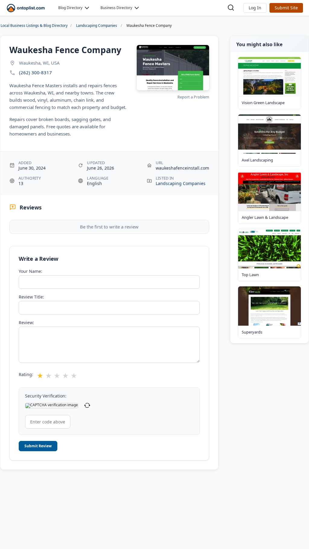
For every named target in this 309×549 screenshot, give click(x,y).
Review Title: (31, 297)
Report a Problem (193, 97)
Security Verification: (45, 396)
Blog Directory (70, 7)
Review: (26, 323)
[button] (255, 8)
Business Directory (116, 7)
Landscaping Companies (180, 183)
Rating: (26, 374)
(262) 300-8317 (35, 72)
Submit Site (286, 8)
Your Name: (30, 271)
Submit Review (38, 445)
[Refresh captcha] (87, 405)
